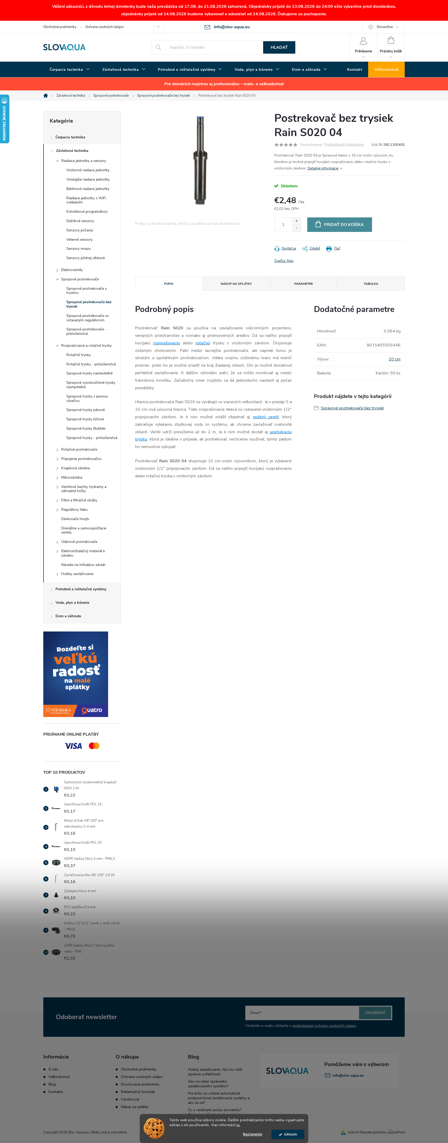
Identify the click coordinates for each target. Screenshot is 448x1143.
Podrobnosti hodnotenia (343, 145)
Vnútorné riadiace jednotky (87, 170)
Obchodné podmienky (59, 27)
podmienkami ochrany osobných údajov (324, 1025)
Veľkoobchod (58, 1077)
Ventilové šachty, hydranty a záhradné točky (83, 489)
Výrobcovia (130, 1099)
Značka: (283, 261)
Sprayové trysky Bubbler (86, 428)
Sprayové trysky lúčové (85, 419)
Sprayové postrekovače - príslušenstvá (86, 331)
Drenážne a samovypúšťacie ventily (83, 530)
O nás (53, 1069)
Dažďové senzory (80, 220)
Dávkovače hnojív (75, 518)
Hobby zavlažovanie (77, 573)
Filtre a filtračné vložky (79, 500)
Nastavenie (252, 1134)
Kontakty (55, 1092)
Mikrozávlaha (71, 477)
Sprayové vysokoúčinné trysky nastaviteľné (90, 384)
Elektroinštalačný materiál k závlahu (83, 553)
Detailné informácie (322, 168)
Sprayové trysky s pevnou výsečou (87, 398)
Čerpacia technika (70, 137)
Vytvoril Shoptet (359, 1132)
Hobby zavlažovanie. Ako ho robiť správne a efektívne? (215, 1072)
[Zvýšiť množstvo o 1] (296, 221)
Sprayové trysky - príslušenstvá (91, 437)
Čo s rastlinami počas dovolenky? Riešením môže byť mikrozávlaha (214, 1112)
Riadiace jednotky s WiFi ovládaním (86, 200)
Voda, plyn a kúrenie (72, 602)
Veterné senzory (79, 239)
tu (238, 1125)
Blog (52, 1084)
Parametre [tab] (303, 284)
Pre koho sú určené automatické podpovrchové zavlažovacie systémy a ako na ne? (218, 1098)
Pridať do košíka (344, 225)
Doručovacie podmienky (140, 1084)
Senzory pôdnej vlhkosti (85, 257)
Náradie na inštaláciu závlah (83, 564)
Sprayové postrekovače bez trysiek (88, 304)
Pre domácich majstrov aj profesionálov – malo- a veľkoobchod (224, 84)
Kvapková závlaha (75, 468)
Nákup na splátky (135, 1107)
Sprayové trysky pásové (85, 409)
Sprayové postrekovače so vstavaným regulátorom (87, 318)
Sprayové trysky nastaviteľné (89, 373)
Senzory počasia (79, 230)
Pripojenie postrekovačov (81, 458)
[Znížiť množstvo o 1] (296, 228)
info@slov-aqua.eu (348, 1075)
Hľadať (279, 47)
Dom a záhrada (68, 616)
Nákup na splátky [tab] (236, 284)
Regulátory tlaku (74, 509)
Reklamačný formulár (138, 1092)
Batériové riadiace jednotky (87, 188)
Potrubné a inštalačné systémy (80, 589)
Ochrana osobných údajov (104, 27)
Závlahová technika (72, 150)
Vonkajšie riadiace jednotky (88, 179)
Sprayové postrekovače (80, 279)
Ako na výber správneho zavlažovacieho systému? (208, 1084)
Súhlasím (290, 1134)
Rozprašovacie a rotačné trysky (86, 345)
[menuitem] (69, 70)
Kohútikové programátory (87, 211)
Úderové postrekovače (79, 541)
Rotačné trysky (78, 354)
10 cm (395, 359)
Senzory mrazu (78, 248)
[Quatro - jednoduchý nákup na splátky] (82, 674)
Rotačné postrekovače (79, 449)
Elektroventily (72, 269)
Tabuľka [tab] (371, 284)
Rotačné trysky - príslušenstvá (91, 364)
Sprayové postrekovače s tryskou (86, 290)
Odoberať (375, 1012)
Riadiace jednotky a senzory (83, 160)
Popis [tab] (168, 284)
